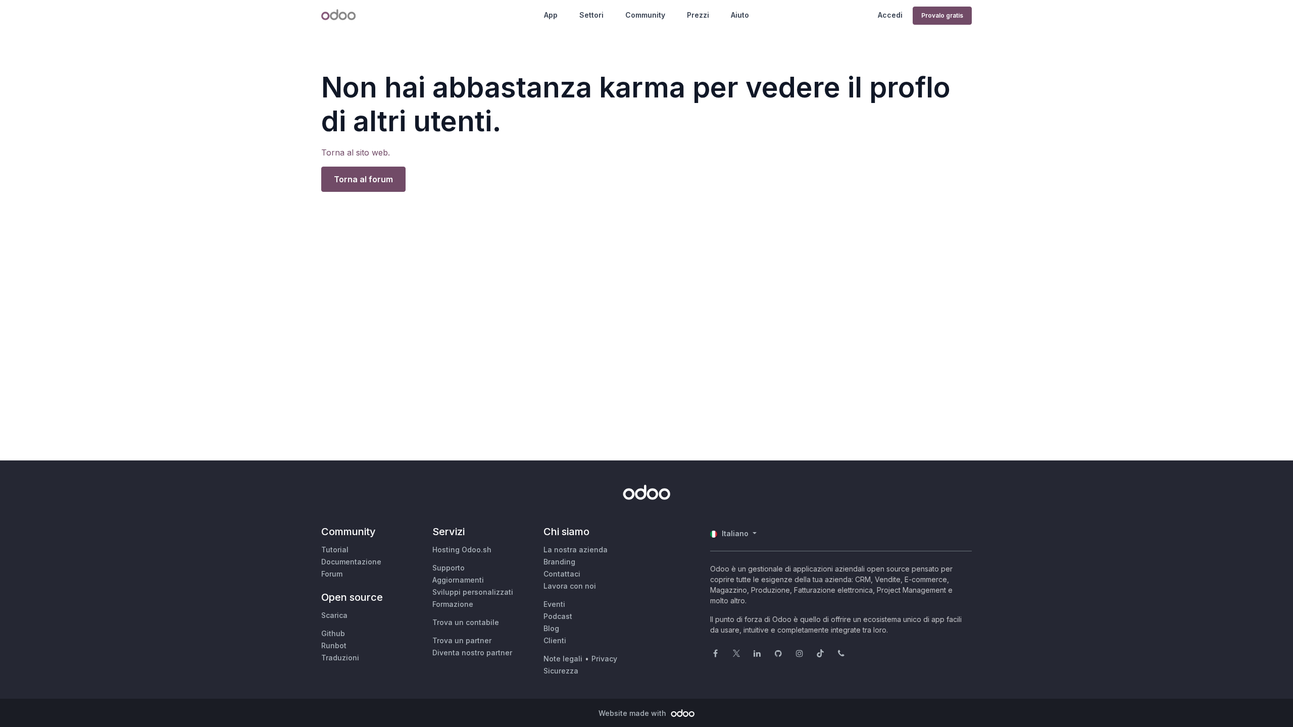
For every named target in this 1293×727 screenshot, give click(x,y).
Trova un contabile (465, 622)
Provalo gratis (942, 15)
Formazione (452, 604)
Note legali (562, 658)
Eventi (554, 604)
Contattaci (561, 573)
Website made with (633, 713)
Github (333, 633)
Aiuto (740, 15)
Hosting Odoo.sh (461, 549)
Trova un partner (461, 640)
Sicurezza (560, 670)
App (551, 15)
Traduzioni (340, 657)
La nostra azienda (575, 549)
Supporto (448, 567)
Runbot (333, 645)
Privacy (604, 658)
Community (645, 15)
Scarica (334, 615)
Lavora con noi (569, 586)
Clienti (554, 640)
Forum (331, 573)
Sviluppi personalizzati (472, 592)
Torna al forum (363, 179)
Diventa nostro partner (472, 652)
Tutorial (335, 549)
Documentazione (351, 561)
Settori (591, 15)
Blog (551, 628)
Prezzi (698, 15)
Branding (559, 561)
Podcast (557, 616)
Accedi (890, 15)
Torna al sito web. (355, 152)
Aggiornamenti (458, 580)
